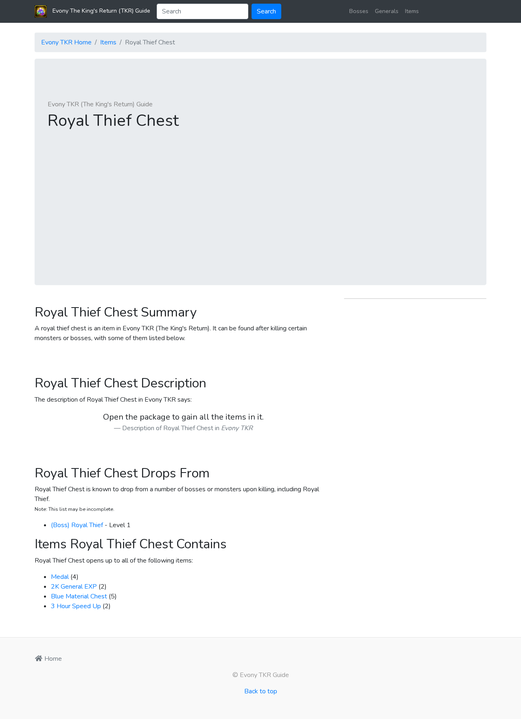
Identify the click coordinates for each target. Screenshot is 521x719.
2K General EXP (74, 586)
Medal (60, 576)
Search (266, 11)
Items (412, 11)
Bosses (358, 11)
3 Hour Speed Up (76, 606)
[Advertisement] (260, 198)
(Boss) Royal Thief (77, 525)
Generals (386, 11)
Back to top (260, 691)
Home (52, 658)
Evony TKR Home (66, 42)
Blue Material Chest (79, 596)
